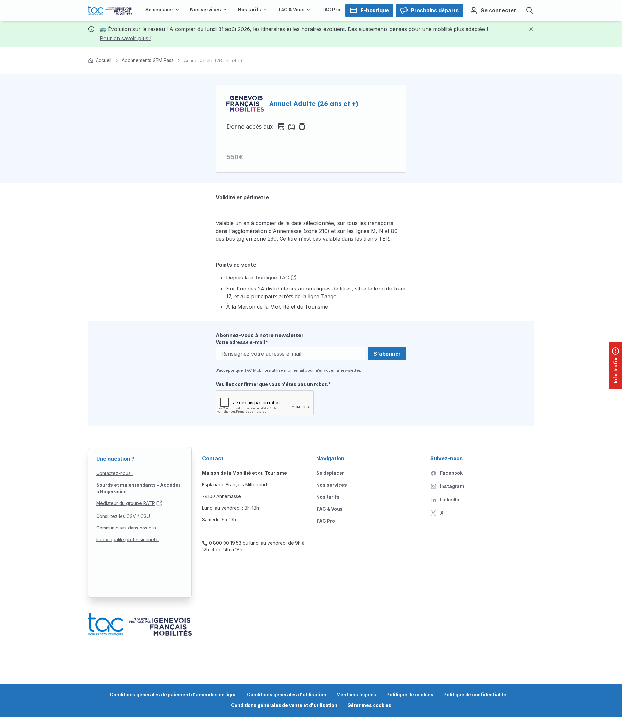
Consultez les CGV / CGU (123, 516)
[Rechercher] (529, 10)
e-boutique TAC (269, 277)
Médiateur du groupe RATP (125, 503)
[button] (369, 705)
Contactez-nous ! (114, 473)
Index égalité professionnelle (127, 539)
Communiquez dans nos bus (126, 527)
